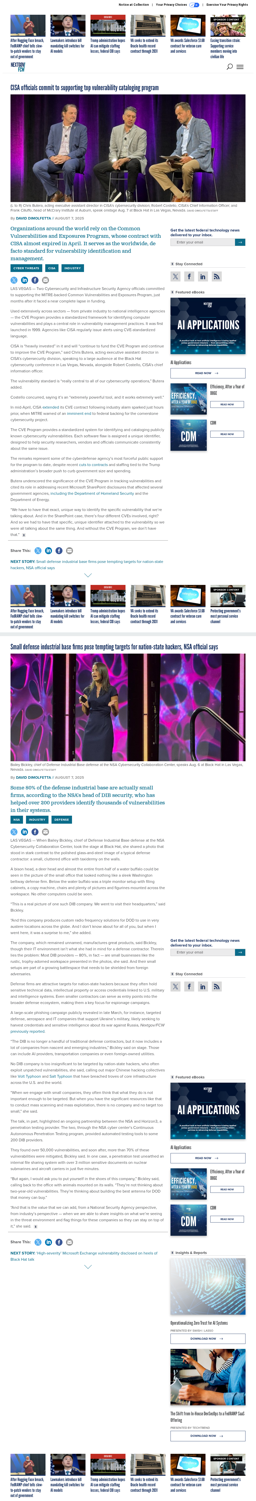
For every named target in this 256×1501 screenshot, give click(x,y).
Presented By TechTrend (190, 1428)
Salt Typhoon (61, 1076)
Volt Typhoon (29, 1076)
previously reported (27, 1031)
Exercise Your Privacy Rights (227, 4)
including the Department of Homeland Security (92, 493)
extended (50, 407)
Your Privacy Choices (172, 4)
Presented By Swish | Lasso (191, 1330)
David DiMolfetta (33, 218)
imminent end (79, 413)
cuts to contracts (93, 464)
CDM (213, 423)
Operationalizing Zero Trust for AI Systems (199, 1323)
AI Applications (180, 362)
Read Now (203, 373)
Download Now (203, 1338)
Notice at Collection (134, 4)
